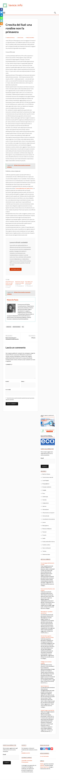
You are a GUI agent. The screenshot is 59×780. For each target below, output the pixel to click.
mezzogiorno (16, 326)
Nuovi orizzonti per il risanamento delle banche (12, 338)
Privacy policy (25, 762)
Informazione (45, 509)
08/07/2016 (20, 37)
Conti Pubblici (45, 480)
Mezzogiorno (30, 37)
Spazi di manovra (45, 686)
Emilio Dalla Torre (44, 767)
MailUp (42, 763)
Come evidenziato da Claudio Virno (24, 188)
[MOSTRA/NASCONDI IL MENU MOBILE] (4, 13)
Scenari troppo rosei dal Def (47, 710)
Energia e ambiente (46, 487)
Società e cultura (46, 544)
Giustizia (44, 499)
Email (23, 381)
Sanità (43, 538)
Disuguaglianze (45, 483)
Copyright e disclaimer (27, 760)
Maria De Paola (11, 37)
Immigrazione (45, 503)
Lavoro (44, 522)
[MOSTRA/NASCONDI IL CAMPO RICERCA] (55, 13)
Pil (23, 326)
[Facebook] (1, 9)
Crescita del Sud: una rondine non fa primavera (19, 28)
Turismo (44, 551)
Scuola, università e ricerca (48, 541)
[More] (1, 23)
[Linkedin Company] (49, 749)
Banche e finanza (46, 474)
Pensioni (44, 532)
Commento (9, 364)
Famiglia (44, 490)
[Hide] (0, 26)
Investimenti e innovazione (48, 519)
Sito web (8, 389)
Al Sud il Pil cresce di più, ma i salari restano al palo (10, 283)
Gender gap (45, 496)
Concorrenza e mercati (47, 477)
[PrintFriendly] (1, 20)
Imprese (44, 506)
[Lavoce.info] (13, 5)
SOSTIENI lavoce (15, 269)
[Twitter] (1, 12)
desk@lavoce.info (26, 753)
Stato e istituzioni (46, 548)
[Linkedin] (1, 15)
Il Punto (33, 337)
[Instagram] (46, 749)
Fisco (43, 493)
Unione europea (46, 554)
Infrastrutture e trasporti (48, 512)
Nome (8, 381)
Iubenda (42, 765)
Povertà (44, 535)
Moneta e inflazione (47, 528)
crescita (9, 326)
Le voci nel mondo (44, 756)
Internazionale (45, 515)
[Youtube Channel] (52, 749)
